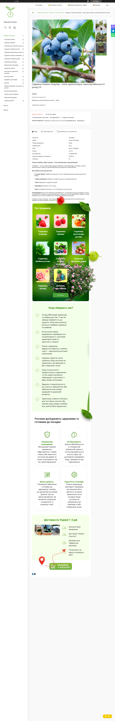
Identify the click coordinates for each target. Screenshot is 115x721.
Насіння (6, 83)
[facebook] (33, 574)
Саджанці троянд (9, 68)
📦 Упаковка (96, 5)
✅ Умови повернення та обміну (77, 5)
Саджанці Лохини (42, 12)
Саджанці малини (9, 42)
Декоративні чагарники (11, 65)
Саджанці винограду (10, 62)
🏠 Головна (39, 5)
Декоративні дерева (10, 97)
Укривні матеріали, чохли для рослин (13, 87)
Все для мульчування (10, 91)
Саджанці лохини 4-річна (56, 12)
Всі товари (61, 295)
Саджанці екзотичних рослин (13, 46)
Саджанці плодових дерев (12, 58)
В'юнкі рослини (8, 76)
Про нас (6, 105)
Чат (109, 716)
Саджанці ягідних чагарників (13, 55)
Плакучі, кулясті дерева (11, 94)
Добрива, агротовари (10, 79)
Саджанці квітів (9, 100)
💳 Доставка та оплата (55, 5)
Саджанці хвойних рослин (12, 49)
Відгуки (6, 110)
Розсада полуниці (9, 39)
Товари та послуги (9, 35)
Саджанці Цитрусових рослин (13, 52)
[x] (34, 574)
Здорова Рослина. (54, 200)
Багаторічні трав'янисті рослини (11, 72)
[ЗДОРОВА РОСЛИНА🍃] (14, 12)
